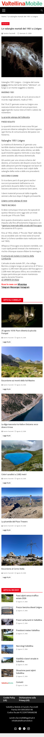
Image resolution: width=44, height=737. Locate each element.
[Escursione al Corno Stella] (22, 550)
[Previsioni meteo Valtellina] (7, 635)
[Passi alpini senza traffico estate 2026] (7, 598)
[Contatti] (7, 683)
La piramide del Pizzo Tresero (14, 521)
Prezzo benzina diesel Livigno (29, 607)
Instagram (24, 287)
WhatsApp (22, 284)
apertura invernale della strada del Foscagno (22, 225)
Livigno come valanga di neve (14, 200)
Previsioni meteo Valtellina (28, 630)
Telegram (5, 287)
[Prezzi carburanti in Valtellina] (7, 622)
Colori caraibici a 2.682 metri (14, 474)
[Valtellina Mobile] (22, 3)
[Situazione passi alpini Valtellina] (7, 673)
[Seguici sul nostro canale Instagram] (28, 728)
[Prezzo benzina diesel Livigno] (7, 610)
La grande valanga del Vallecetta (15, 117)
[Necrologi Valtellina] (7, 649)
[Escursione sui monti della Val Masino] (22, 361)
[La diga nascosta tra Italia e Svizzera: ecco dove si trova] (22, 407)
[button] (42, 10)
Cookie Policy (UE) (9, 699)
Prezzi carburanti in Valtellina (29, 620)
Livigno (4, 85)
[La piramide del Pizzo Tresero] (22, 503)
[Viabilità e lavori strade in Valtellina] (7, 660)
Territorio (5, 24)
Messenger (15, 287)
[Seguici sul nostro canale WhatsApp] (15, 728)
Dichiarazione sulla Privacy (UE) (27, 699)
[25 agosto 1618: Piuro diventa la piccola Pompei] (22, 315)
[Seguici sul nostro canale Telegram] (20, 728)
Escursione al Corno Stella (12, 569)
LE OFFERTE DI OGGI (10, 279)
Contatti (19, 682)
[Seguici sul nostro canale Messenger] (24, 728)
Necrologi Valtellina (24, 646)
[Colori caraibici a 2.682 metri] (22, 455)
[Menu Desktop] (3, 10)
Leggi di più (7, 342)
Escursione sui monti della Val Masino (18, 380)
